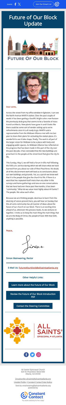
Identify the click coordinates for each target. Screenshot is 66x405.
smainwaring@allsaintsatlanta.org (36, 386)
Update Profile (20, 382)
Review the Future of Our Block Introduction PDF (33, 295)
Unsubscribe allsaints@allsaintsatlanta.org (33, 379)
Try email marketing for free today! (33, 400)
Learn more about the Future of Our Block (33, 284)
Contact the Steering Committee (33, 305)
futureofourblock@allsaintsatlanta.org (38, 267)
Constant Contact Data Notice (39, 382)
